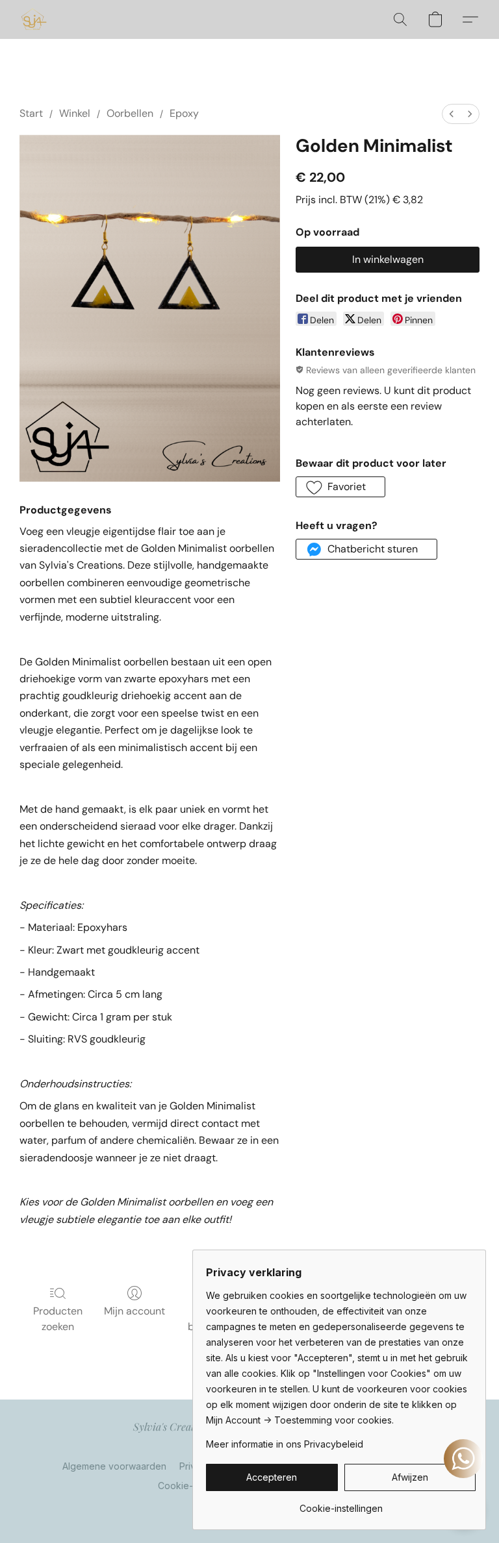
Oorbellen (130, 113)
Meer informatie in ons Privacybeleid (284, 1444)
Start (31, 113)
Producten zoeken (58, 1318)
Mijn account (134, 1311)
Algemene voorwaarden (114, 1466)
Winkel (74, 113)
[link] (341, 1503)
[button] (34, 19)
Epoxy (184, 113)
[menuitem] (451, 114)
